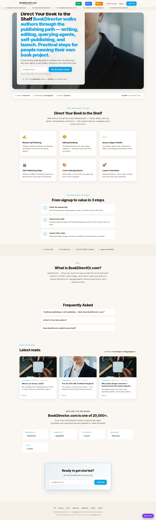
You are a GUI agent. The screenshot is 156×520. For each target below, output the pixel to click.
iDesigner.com (66, 515)
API (55, 508)
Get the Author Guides (60, 69)
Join (78, 3)
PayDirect (67, 95)
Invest (99, 3)
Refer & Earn (148, 516)
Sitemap (60, 508)
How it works (112, 4)
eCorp (68, 508)
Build (88, 3)
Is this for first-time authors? (55, 320)
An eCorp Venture (28, 4)
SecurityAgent (48, 95)
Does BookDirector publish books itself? (59, 328)
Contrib (87, 436)
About (121, 4)
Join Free (131, 3)
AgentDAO (60, 436)
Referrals (115, 436)
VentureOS (26, 95)
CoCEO (30, 449)
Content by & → (120, 351)
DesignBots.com (95, 515)
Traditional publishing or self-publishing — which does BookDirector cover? (74, 312)
